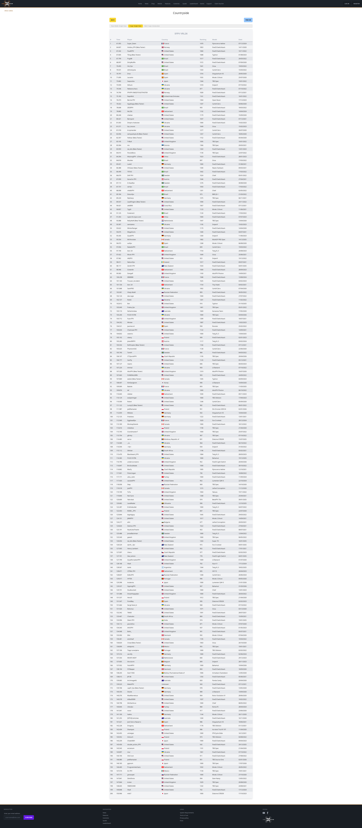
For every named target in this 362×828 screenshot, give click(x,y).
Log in (347, 4)
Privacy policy (184, 818)
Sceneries (176, 4)
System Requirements (187, 813)
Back (112, 20)
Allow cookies (9, 11)
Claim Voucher (219, 4)
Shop (153, 4)
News (146, 4)
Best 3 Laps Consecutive (152, 26)
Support (209, 4)
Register (357, 4)
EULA (181, 820)
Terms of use (184, 815)
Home (140, 4)
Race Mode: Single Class (119, 26)
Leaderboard (194, 4)
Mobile (160, 4)
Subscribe (28, 817)
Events (202, 4)
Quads (185, 4)
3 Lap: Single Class (135, 26)
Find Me (248, 20)
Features (167, 4)
